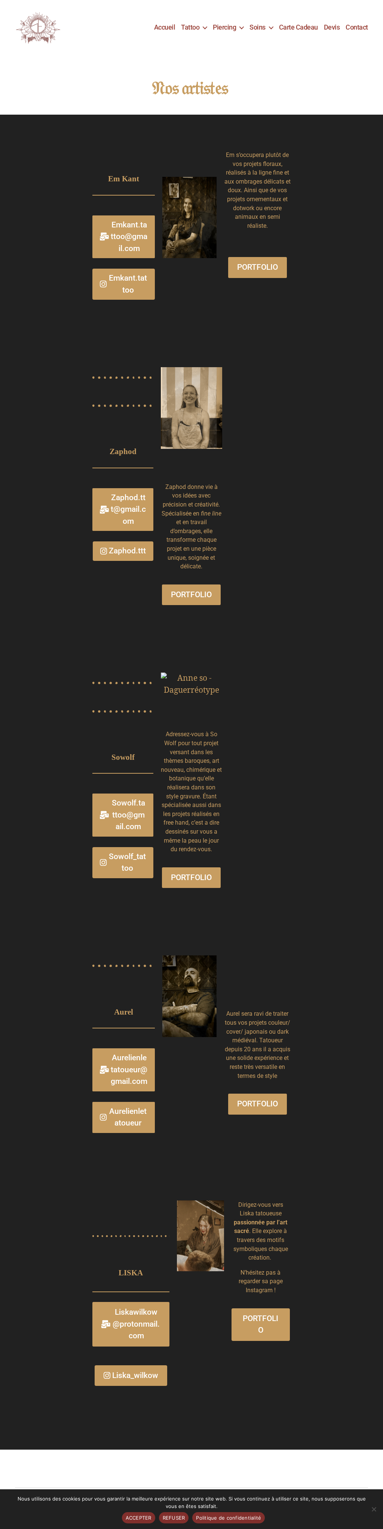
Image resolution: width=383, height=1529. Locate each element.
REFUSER (174, 1518)
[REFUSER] (373, 1509)
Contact (357, 27)
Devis (332, 27)
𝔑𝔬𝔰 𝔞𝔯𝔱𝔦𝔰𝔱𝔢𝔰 (191, 87)
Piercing (224, 27)
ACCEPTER (138, 1518)
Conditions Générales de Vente (139, 1469)
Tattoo (190, 27)
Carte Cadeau (298, 27)
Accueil (164, 27)
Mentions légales (214, 1469)
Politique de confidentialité (51, 1469)
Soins (257, 27)
